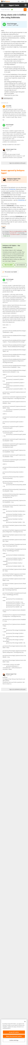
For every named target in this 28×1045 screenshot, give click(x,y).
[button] (25, 230)
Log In (22, 1)
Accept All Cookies (14, 1032)
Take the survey (8, 265)
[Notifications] (26, 1)
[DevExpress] (5, 1)
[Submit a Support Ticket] (25, 9)
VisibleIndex (12, 189)
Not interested (21, 265)
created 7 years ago (12, 25)
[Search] (25, 5)
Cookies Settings (13, 1040)
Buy (18, 1)
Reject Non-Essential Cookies (14, 1036)
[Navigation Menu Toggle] (2, 5)
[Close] (25, 1021)
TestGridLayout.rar (7, 98)
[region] (14, 1032)
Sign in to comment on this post (17, 163)
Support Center (14, 5)
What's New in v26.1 (10, 250)
